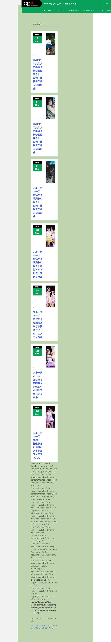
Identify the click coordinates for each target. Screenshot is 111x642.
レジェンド (59, 10)
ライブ (99, 10)
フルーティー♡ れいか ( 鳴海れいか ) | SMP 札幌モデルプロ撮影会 (37, 202)
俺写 (49, 10)
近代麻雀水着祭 (73, 10)
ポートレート (87, 10)
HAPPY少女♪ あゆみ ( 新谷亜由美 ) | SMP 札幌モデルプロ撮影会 (37, 74)
